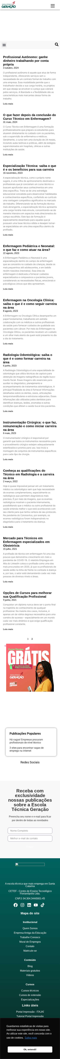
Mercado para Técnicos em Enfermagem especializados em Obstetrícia (26, 541)
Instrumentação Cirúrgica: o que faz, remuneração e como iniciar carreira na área (30, 426)
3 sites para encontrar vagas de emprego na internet (27, 749)
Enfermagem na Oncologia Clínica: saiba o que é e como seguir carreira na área (30, 303)
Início (5, 19)
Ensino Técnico (18, 19)
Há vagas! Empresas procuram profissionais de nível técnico (26, 741)
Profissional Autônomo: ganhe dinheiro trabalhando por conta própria (26, 60)
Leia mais (8, 103)
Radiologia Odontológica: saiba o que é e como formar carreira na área (27, 358)
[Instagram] (34, 771)
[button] (4, 44)
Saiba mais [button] (31, 1037)
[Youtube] (43, 771)
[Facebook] (17, 771)
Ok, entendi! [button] (30, 1049)
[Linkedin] (26, 771)
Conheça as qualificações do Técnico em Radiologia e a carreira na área (28, 474)
